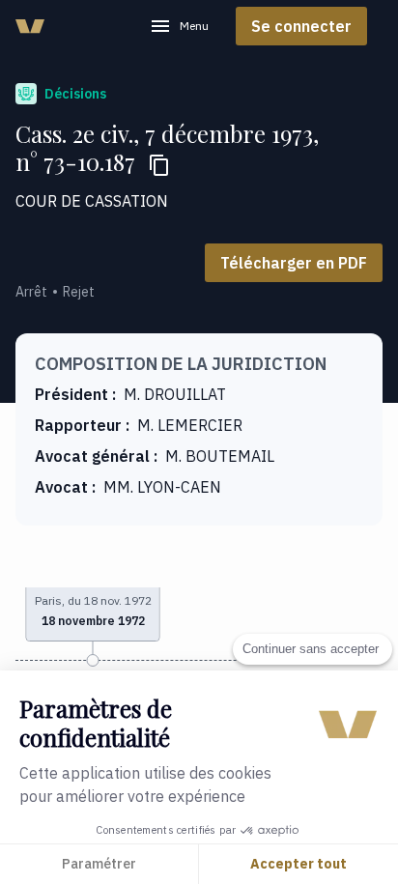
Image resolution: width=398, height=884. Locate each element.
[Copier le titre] (159, 165)
